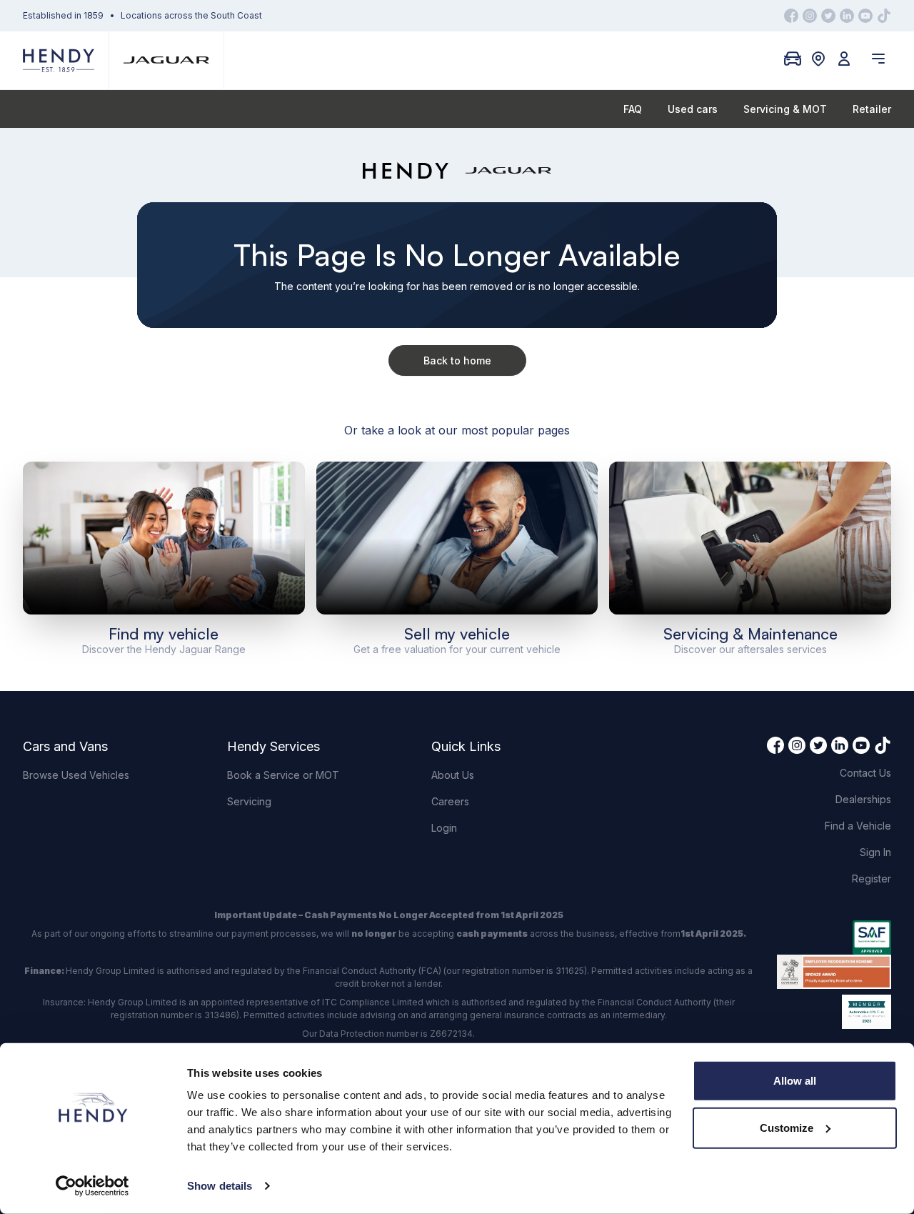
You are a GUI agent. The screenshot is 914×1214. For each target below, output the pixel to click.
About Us (452, 775)
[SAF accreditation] (834, 937)
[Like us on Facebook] (791, 16)
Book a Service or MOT (283, 775)
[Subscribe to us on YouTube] (865, 16)
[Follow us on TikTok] (884, 16)
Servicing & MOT (785, 109)
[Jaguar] (166, 60)
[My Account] (844, 58)
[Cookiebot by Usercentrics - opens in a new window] (92, 1186)
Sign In (875, 852)
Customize (786, 1127)
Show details (219, 1186)
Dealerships (863, 799)
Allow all (794, 1081)
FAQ (632, 109)
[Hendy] (58, 60)
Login (444, 828)
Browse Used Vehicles (76, 775)
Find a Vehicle (858, 826)
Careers (450, 801)
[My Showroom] (792, 58)
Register (871, 878)
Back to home (457, 360)
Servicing (249, 801)
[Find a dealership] (818, 58)
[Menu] (878, 58)
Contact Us (865, 773)
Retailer (872, 109)
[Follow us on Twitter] (828, 16)
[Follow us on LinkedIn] (847, 16)
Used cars (693, 109)
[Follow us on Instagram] (810, 16)
